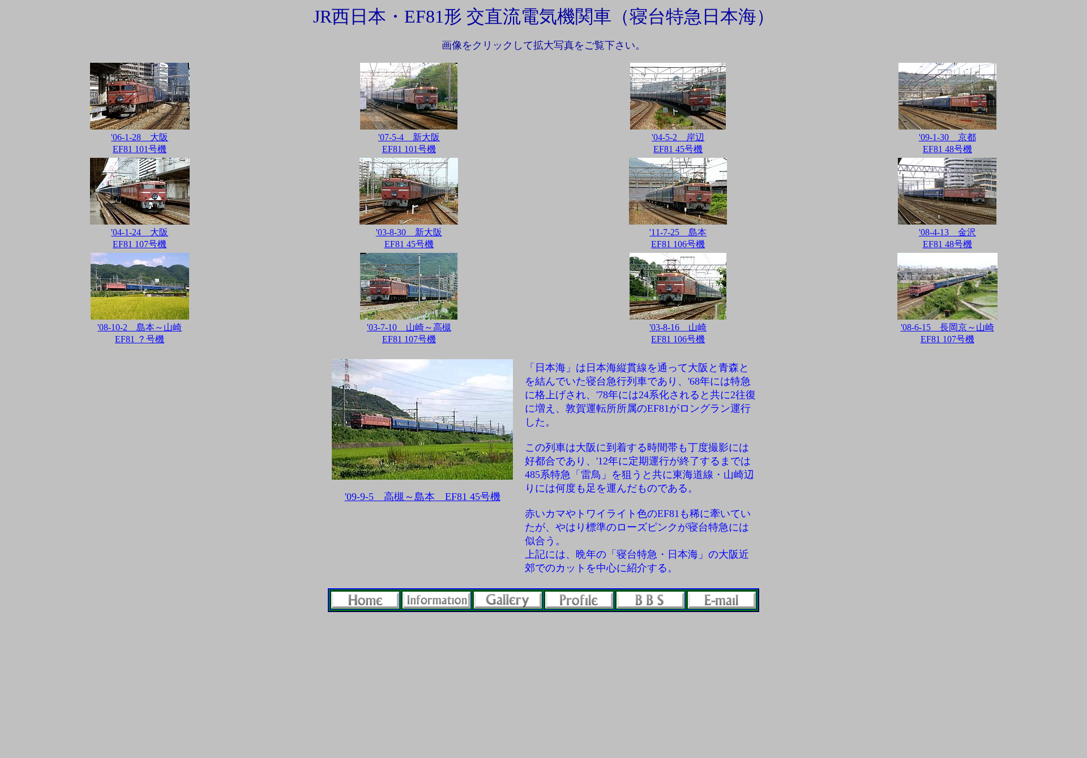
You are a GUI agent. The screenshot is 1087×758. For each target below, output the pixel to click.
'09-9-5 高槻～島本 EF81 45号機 (422, 496)
